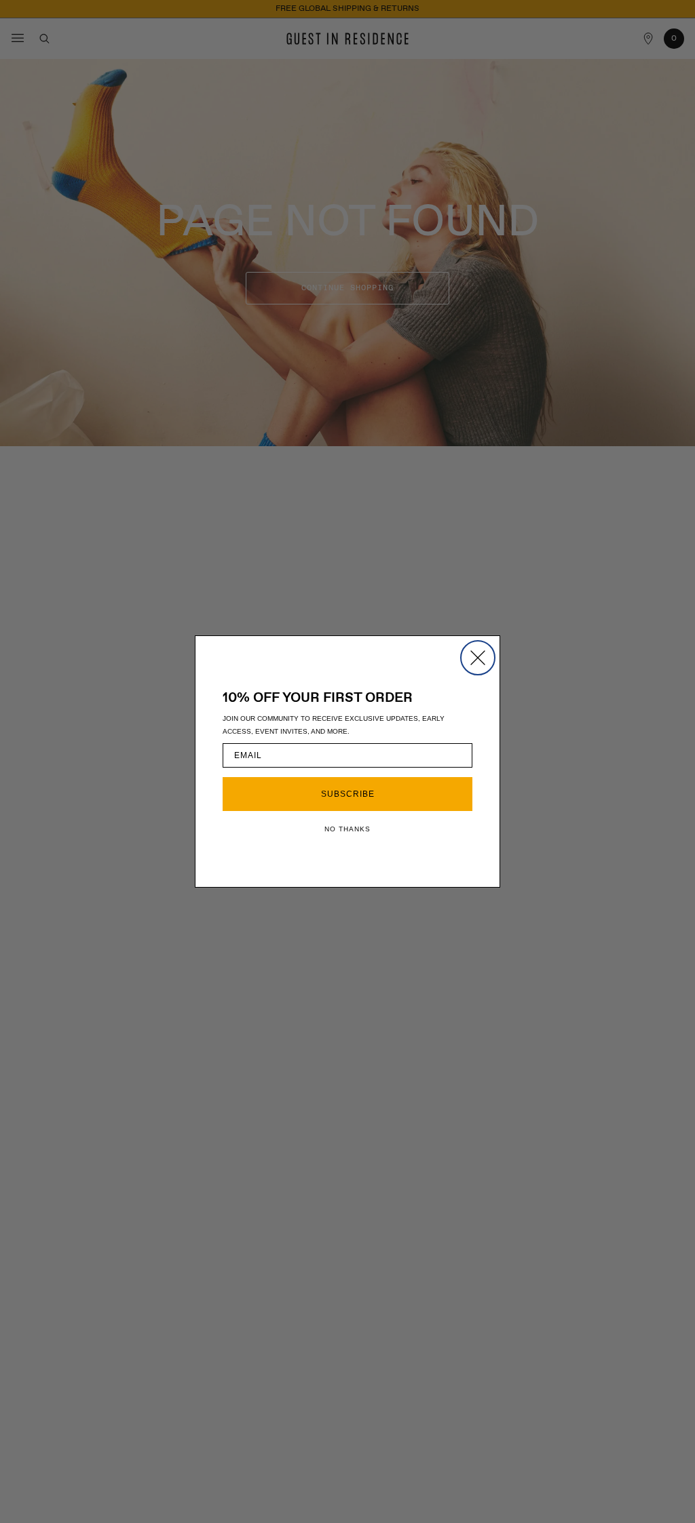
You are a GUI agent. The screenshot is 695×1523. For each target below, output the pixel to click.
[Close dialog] (478, 658)
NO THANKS (347, 829)
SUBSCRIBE (348, 794)
